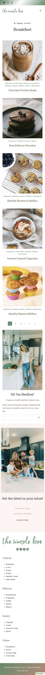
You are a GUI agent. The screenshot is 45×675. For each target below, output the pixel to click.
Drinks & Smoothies (31, 83)
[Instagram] (12, 2)
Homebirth (10, 647)
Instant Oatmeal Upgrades (22, 258)
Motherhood (11, 595)
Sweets (21, 86)
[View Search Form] (41, 2)
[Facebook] (4, 2)
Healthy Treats (12, 576)
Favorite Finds (12, 628)
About (8, 631)
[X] (8, 2)
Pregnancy (10, 598)
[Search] (39, 417)
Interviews (10, 656)
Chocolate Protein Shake (22, 90)
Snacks (15, 86)
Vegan (27, 86)
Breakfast (9, 83)
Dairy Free (18, 83)
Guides (8, 601)
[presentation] (22, 60)
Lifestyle (9, 622)
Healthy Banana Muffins (22, 313)
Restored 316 (22, 671)
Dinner (8, 570)
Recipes (8, 86)
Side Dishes (10, 579)
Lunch (8, 567)
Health (8, 604)
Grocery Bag (11, 653)
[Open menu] (40, 10)
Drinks (8, 573)
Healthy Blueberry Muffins (22, 200)
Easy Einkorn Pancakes (22, 145)
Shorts (8, 650)
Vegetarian (35, 86)
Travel (8, 625)
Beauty (9, 607)
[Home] (14, 23)
